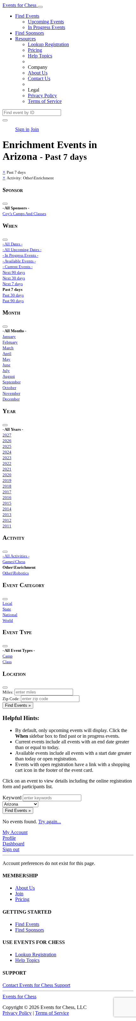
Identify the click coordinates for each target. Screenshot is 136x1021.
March (8, 347)
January (9, 336)
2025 (7, 446)
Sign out (11, 849)
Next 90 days (14, 272)
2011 (7, 526)
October (9, 387)
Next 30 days (14, 278)
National (10, 614)
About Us (37, 72)
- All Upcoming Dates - (22, 249)
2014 (7, 509)
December (11, 399)
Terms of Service (45, 101)
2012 (7, 520)
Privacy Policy (42, 95)
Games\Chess (14, 561)
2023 (7, 457)
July (6, 370)
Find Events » (18, 705)
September (12, 382)
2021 (7, 469)
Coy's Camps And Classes (24, 213)
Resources (25, 38)
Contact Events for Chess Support (36, 985)
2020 (7, 474)
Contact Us (39, 78)
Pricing (35, 50)
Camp (8, 656)
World (8, 620)
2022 (7, 463)
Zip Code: (11, 698)
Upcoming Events (46, 21)
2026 (7, 440)
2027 (7, 435)
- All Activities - (16, 556)
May (6, 359)
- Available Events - (19, 261)
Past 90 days (13, 300)
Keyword (12, 797)
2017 (7, 491)
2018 (7, 486)
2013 (7, 514)
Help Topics (40, 55)
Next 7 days (13, 283)
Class (7, 661)
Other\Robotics (16, 573)
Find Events (27, 16)
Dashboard (13, 843)
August (9, 376)
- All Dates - (12, 244)
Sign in (22, 129)
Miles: (8, 692)
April (7, 353)
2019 (7, 480)
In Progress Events (46, 27)
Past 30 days (13, 295)
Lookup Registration (48, 44)
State (7, 609)
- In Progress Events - (20, 255)
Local (7, 603)
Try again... (49, 821)
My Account (15, 832)
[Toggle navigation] (40, 7)
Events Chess (19, 996)
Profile (9, 838)
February (10, 342)
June (6, 365)
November (11, 393)
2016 (7, 497)
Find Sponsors (29, 33)
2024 (7, 452)
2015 (7, 503)
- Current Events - (18, 266)
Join (35, 129)
